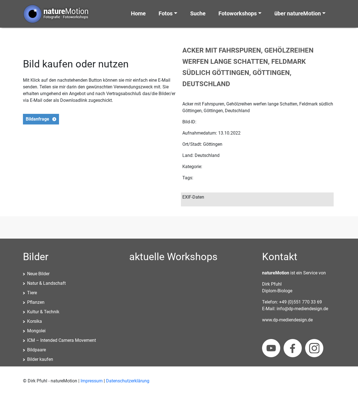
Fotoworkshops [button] (237, 13)
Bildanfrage (37, 119)
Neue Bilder (38, 273)
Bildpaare (36, 349)
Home (138, 13)
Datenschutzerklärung (127, 380)
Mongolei (36, 330)
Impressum (92, 380)
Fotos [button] (166, 13)
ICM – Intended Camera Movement (61, 340)
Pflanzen (35, 302)
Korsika (34, 321)
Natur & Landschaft (46, 283)
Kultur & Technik (43, 311)
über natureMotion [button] (297, 13)
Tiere (32, 292)
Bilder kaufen (40, 359)
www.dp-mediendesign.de (287, 320)
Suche (198, 13)
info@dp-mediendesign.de (302, 308)
